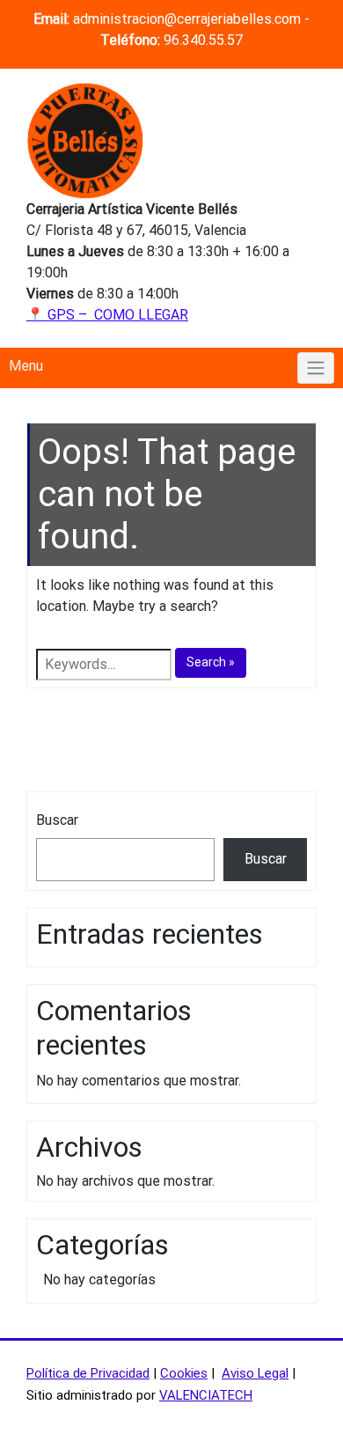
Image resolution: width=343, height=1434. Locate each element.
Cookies (184, 1373)
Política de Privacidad (88, 1373)
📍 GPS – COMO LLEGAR (107, 314)
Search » (210, 662)
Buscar (57, 820)
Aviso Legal (255, 1373)
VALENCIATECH (205, 1395)
